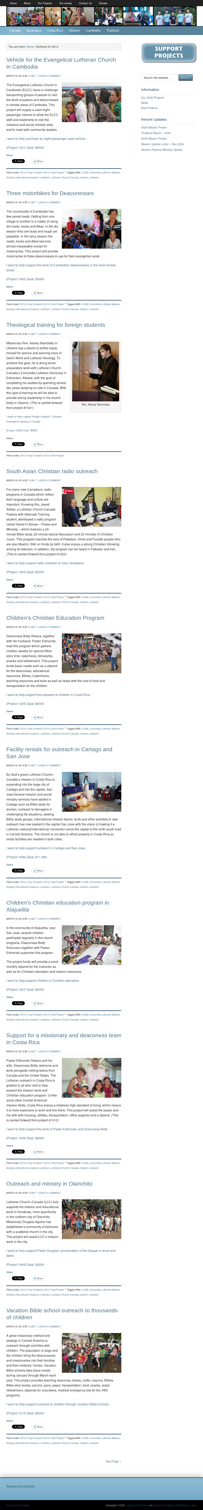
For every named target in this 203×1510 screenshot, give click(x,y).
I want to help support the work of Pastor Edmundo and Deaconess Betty (57, 1129)
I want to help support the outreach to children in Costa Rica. (48, 694)
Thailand (112, 30)
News (144, 103)
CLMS (31, 75)
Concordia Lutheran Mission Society (101, 16)
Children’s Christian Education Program (55, 618)
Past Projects (149, 108)
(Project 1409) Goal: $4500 (25, 1264)
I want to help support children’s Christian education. (43, 980)
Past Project (57, 172)
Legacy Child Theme (137, 1505)
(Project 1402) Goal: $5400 (25, 279)
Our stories (65, 3)
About (27, 3)
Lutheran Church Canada (65, 177)
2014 (23, 172)
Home (13, 3)
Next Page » (113, 1461)
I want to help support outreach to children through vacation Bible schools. (58, 1404)
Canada (15, 30)
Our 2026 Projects (152, 97)
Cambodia (93, 30)
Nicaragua (34, 30)
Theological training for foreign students (55, 325)
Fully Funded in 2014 (38, 172)
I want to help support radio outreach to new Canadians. (45, 563)
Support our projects (20, 1486)
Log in (193, 1505)
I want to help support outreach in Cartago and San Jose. (46, 848)
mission (84, 177)
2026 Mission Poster (154, 127)
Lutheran (45, 177)
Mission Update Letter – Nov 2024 (162, 144)
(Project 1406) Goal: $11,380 (26, 857)
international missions (27, 177)
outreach (94, 177)
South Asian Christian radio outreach (52, 471)
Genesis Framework (163, 1505)
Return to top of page (17, 1505)
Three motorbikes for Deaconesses (50, 193)
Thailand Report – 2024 (156, 133)
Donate (103, 3)
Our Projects (45, 3)
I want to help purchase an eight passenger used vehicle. (47, 138)
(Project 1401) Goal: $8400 (25, 147)
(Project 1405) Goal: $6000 (25, 703)
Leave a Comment (49, 75)
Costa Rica (55, 30)
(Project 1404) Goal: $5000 (25, 572)
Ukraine (74, 30)
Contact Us (85, 3)
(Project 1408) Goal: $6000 (25, 1138)
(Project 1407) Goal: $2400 (25, 989)
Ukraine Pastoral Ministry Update (161, 150)
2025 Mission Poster (154, 138)
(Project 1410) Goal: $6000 (25, 1413)
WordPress (182, 1505)
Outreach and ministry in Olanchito (49, 1184)
